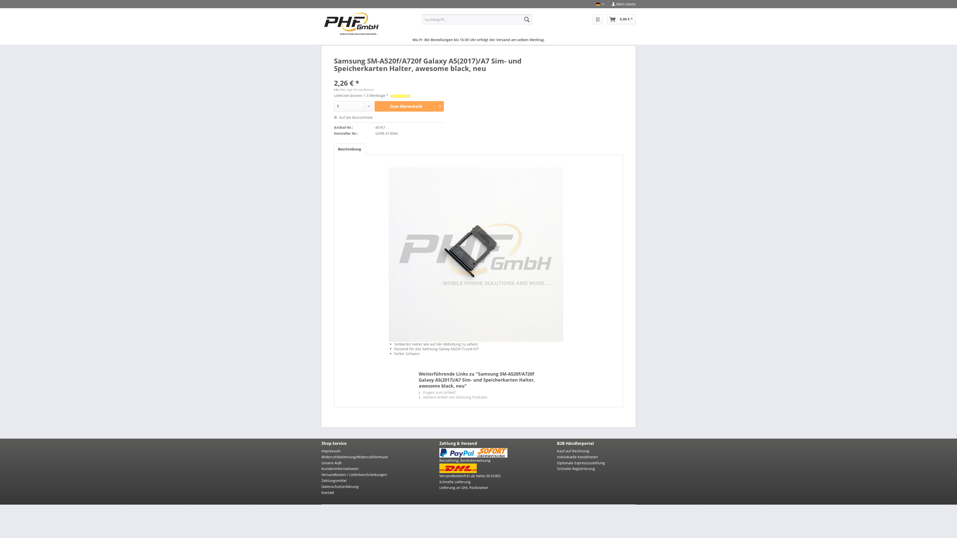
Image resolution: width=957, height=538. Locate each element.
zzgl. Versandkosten (360, 89)
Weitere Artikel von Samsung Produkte (454, 397)
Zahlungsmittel (334, 480)
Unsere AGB (331, 463)
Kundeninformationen (340, 468)
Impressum (330, 451)
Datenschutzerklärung (340, 486)
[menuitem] (622, 4)
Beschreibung (349, 149)
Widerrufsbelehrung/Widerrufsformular (354, 457)
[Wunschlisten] (598, 19)
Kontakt (327, 492)
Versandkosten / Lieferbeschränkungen (354, 474)
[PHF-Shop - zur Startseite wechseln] (351, 23)
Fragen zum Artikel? (439, 392)
